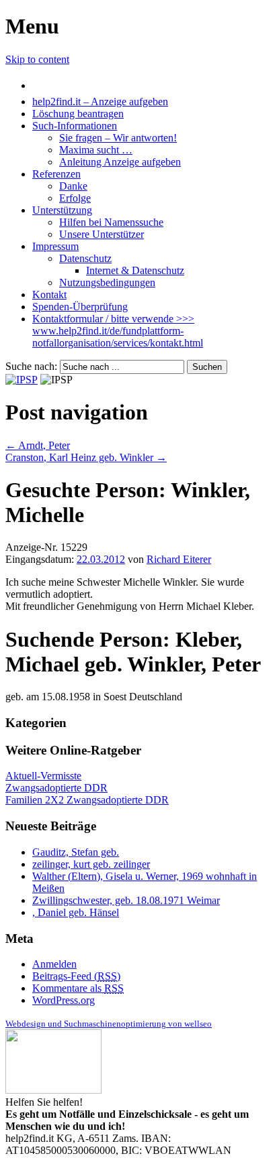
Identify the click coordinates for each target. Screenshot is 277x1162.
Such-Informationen (74, 125)
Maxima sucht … (95, 149)
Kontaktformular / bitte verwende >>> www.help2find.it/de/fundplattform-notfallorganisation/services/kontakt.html (117, 330)
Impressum (55, 246)
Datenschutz (85, 258)
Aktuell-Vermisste (43, 775)
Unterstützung (62, 210)
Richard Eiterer (179, 559)
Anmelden (54, 964)
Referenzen (56, 174)
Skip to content (37, 59)
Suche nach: (31, 366)
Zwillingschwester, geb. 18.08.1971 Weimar (126, 900)
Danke (73, 186)
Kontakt (49, 294)
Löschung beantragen (78, 113)
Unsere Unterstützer (101, 234)
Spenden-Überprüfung (80, 306)
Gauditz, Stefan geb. (75, 852)
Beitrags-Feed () (76, 976)
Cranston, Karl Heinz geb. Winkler (86, 457)
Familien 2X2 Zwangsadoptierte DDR (87, 799)
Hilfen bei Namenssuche (111, 222)
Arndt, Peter (37, 445)
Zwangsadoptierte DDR (56, 787)
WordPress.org (63, 1000)
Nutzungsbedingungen (107, 282)
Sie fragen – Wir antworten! (118, 137)
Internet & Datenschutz (135, 270)
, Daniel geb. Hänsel (75, 912)
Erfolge (75, 198)
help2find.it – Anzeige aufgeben (100, 101)
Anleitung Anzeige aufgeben (120, 162)
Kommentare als (78, 988)
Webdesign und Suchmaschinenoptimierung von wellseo (108, 1024)
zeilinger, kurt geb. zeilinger (91, 864)
